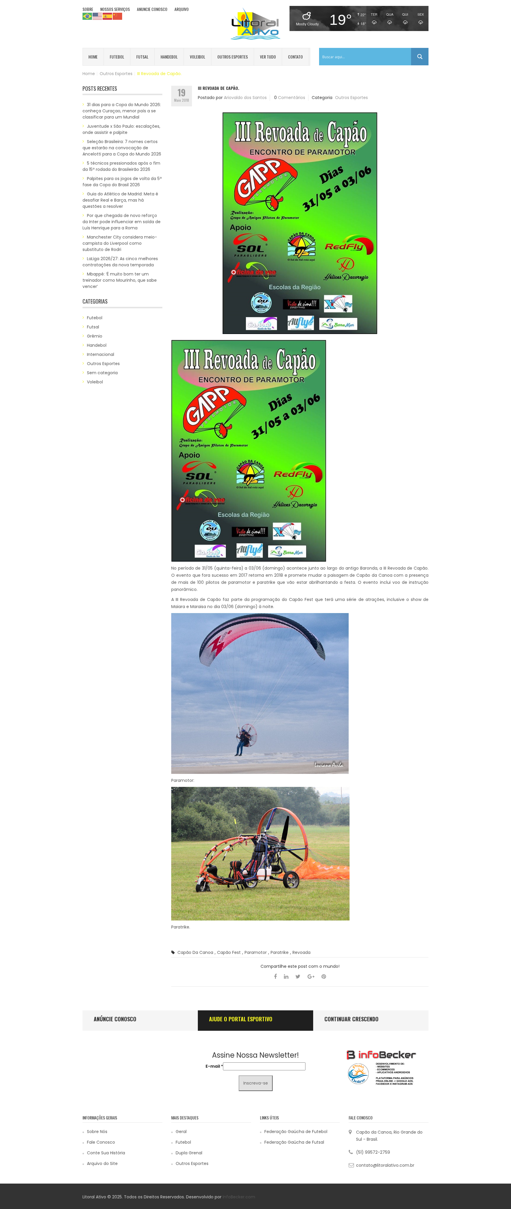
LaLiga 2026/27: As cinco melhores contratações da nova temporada (120, 262)
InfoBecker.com (239, 1197)
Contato (295, 57)
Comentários (291, 98)
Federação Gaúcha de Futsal (294, 1142)
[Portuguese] (88, 16)
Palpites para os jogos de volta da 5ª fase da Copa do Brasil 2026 (122, 182)
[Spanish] (108, 16)
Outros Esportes (232, 57)
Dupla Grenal (189, 1153)
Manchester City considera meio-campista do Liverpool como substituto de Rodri (120, 243)
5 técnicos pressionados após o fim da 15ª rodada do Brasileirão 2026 (121, 166)
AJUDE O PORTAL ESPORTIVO (240, 1019)
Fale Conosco (101, 1142)
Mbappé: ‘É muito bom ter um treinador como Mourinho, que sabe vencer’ (120, 280)
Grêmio (94, 336)
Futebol (117, 57)
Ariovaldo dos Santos (245, 98)
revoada (301, 952)
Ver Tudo (268, 57)
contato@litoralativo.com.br (385, 1165)
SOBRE (88, 9)
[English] (98, 16)
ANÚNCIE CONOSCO (115, 1019)
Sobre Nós (97, 1132)
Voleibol (197, 57)
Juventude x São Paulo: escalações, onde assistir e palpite (121, 129)
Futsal (142, 57)
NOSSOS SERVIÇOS (115, 9)
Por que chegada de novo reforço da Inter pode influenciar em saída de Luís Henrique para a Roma (122, 222)
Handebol (169, 57)
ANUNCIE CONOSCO (152, 9)
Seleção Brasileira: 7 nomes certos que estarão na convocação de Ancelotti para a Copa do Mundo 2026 (122, 148)
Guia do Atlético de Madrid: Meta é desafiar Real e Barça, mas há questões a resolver (120, 200)
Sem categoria (102, 373)
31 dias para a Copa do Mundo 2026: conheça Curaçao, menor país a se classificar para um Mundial (122, 111)
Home (93, 57)
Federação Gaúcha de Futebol (295, 1132)
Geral (181, 1132)
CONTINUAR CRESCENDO (351, 1019)
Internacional (100, 354)
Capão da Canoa (195, 952)
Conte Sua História (106, 1153)
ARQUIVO (181, 9)
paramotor (256, 952)
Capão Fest (229, 952)
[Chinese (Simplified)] (118, 16)
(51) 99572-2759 (373, 1152)
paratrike (280, 952)
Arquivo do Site (102, 1163)
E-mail (214, 1066)
